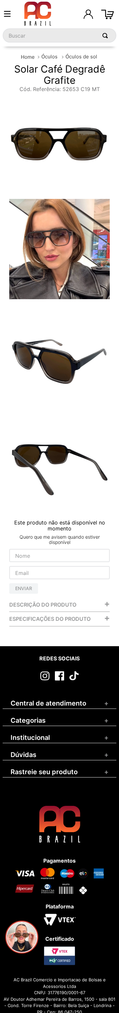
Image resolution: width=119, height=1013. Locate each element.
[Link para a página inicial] (28, 56)
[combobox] (59, 35)
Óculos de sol (81, 56)
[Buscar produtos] (106, 35)
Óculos (49, 56)
